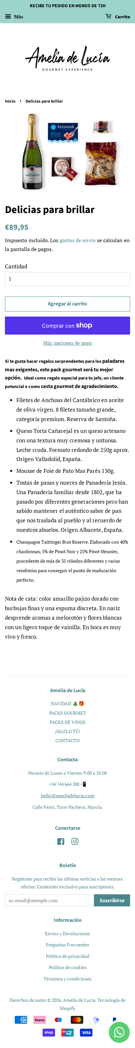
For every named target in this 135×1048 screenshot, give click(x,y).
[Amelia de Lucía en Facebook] (61, 843)
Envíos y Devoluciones (67, 933)
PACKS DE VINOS (68, 722)
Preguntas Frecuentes (67, 944)
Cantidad (16, 266)
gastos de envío (78, 240)
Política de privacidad (67, 956)
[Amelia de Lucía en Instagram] (74, 843)
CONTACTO (67, 740)
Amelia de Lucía (79, 1000)
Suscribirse (112, 900)
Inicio (10, 101)
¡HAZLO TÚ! (67, 731)
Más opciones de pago (67, 343)
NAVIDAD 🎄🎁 (67, 703)
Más (18, 16)
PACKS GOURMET (67, 713)
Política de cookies (68, 967)
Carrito (122, 17)
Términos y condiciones (67, 979)
